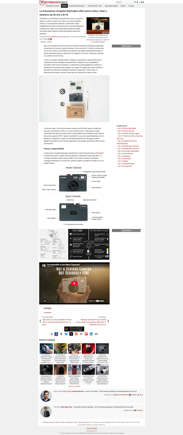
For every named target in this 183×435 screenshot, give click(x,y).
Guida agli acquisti (111, 6)
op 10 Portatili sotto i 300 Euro (129, 146)
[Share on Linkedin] (91, 334)
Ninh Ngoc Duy (66, 407)
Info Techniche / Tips (95, 6)
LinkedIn (134, 395)
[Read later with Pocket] (81, 334)
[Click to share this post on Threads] (61, 334)
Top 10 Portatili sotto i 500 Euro (128, 148)
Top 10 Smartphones (125, 166)
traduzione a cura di (58, 36)
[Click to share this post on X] (71, 334)
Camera (43, 42)
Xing (141, 395)
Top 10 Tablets (123, 161)
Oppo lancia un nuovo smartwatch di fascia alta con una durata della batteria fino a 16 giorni (56, 322)
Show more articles (74, 386)
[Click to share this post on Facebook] (56, 334)
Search (123, 6)
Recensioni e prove (52, 6)
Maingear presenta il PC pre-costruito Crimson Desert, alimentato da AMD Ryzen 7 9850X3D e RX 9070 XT (91, 322)
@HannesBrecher (122, 395)
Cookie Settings (91, 428)
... (52, 39)
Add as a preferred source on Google (76, 329)
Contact (131, 6)
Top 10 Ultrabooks (124, 156)
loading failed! (116, 46)
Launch (49, 42)
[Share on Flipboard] (86, 334)
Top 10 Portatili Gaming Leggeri (128, 133)
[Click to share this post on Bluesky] (66, 334)
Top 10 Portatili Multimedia (127, 128)
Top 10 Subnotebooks (125, 153)
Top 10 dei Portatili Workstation (128, 151)
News (64, 6)
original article (67, 391)
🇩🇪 (51, 39)
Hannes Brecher (78, 391)
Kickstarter (99, 153)
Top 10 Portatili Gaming (126, 131)
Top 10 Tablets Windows (126, 163)
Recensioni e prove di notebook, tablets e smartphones (58, 422)
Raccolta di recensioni (77, 6)
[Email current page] (96, 334)
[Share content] (52, 334)
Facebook (139, 410)
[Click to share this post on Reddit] (76, 334)
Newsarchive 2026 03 (84, 422)
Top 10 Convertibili (124, 158)
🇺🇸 (48, 39)
